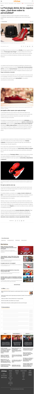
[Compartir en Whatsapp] (21, 46)
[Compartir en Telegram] (30, 46)
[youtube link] (2, 377)
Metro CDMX (3, 3)
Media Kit (23, 379)
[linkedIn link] (6, 377)
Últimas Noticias (10, 383)
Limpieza (12, 3)
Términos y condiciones (30, 372)
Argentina (10, 373)
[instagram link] (6, 375)
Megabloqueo (16, 3)
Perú (10, 380)
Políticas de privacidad (30, 374)
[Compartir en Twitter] (25, 46)
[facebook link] (2, 375)
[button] (1, 1)
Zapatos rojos (3, 240)
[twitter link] (4, 375)
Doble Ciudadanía (8, 3)
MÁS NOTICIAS (17, 284)
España (10, 376)
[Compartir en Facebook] (23, 46)
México (2, 5)
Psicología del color (10, 240)
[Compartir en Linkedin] (27, 46)
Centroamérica (10, 382)
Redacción (17, 372)
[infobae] (17, 1)
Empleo (17, 373)
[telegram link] (4, 377)
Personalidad (17, 240)
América (10, 372)
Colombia (23, 373)
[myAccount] (32, 1)
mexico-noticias (23, 240)
